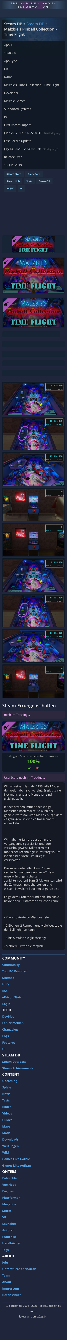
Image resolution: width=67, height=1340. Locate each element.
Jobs (5, 1262)
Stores (7, 1211)
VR (4, 1217)
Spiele (6, 1087)
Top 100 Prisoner (14, 971)
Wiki (5, 1152)
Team (6, 1275)
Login (6, 1004)
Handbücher (11, 1243)
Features (8, 1042)
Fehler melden (13, 1023)
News (6, 1094)
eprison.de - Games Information (33, 5)
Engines (8, 1191)
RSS (4, 991)
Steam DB (35, 24)
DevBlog (8, 1016)
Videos (7, 1113)
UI (3, 1049)
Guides (7, 1120)
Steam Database (14, 1062)
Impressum (10, 1288)
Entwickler (10, 1178)
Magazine (9, 1204)
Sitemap (8, 978)
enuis (33, 1311)
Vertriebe (9, 1185)
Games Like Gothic (16, 1159)
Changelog (10, 1029)
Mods (6, 1133)
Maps (6, 1126)
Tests (6, 1100)
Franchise (9, 1237)
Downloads (10, 1139)
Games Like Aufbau (16, 1165)
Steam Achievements (18, 1068)
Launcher (9, 1224)
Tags (5, 1250)
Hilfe (5, 984)
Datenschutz (11, 1295)
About (6, 1282)
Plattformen (11, 1198)
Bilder (6, 1107)
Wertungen (10, 1146)
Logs (5, 1036)
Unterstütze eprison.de (19, 1269)
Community (11, 965)
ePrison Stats (12, 997)
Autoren (8, 1230)
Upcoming (9, 1081)
